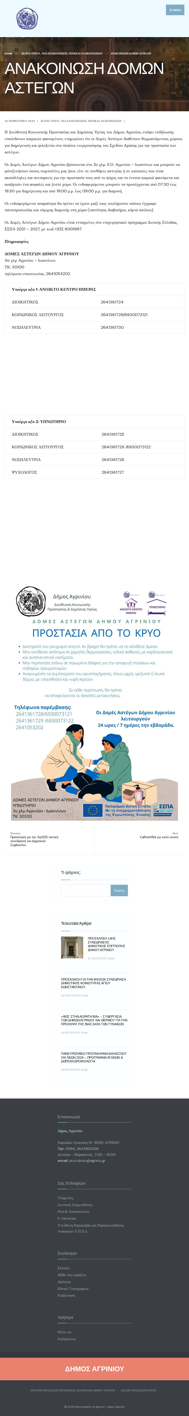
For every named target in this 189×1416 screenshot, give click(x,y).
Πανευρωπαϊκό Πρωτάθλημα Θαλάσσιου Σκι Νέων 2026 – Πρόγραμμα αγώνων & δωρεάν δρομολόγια (94, 1057)
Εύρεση (119, 890)
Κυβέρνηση (66, 1295)
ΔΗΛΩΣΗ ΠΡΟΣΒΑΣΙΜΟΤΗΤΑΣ (138, 1390)
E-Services (67, 1218)
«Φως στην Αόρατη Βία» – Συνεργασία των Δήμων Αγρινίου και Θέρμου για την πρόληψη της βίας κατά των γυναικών (94, 1020)
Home (8, 53)
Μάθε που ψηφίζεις (72, 1274)
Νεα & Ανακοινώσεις (73, 1211)
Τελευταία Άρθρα (76, 923)
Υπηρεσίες (66, 1198)
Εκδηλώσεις (67, 1339)
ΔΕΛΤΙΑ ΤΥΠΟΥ (30, 53)
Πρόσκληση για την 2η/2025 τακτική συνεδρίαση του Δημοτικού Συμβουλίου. (34, 839)
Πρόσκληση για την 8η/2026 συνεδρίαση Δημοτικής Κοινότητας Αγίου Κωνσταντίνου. (93, 983)
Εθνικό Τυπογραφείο (73, 1288)
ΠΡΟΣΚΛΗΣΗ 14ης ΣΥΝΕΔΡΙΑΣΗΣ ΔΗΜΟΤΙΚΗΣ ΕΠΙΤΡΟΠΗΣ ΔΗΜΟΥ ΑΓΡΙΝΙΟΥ (106, 944)
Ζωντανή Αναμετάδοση (75, 1204)
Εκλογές (64, 1268)
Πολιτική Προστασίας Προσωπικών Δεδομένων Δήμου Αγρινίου (72, 1390)
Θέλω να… (65, 1332)
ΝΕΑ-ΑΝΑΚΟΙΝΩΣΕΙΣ (54, 53)
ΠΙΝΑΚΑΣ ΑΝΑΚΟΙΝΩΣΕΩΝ (86, 53)
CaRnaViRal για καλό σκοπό (159, 835)
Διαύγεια (64, 1281)
